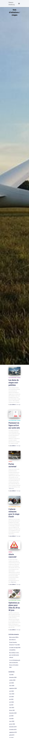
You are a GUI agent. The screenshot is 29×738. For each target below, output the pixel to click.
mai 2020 (11, 718)
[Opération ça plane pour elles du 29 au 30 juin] (14, 594)
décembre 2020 (12, 713)
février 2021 (12, 710)
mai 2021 (11, 704)
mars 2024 (11, 693)
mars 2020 (11, 721)
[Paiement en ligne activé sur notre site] (14, 414)
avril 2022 (11, 702)
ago (18, 404)
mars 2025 (11, 685)
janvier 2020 (12, 724)
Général (10, 461)
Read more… (11, 488)
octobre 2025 (12, 680)
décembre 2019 (12, 726)
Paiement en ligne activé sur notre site (14, 425)
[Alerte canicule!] (14, 545)
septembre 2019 (13, 732)
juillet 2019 (11, 735)
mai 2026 (11, 674)
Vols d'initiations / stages (14, 377)
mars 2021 (11, 707)
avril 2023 (11, 696)
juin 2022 (11, 699)
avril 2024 (11, 691)
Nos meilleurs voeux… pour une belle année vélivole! (14, 655)
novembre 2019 (12, 729)
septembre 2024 (13, 688)
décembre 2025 (12, 677)
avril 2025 (11, 682)
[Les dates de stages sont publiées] (14, 371)
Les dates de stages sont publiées (14, 382)
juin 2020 (11, 715)
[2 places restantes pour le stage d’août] (14, 500)
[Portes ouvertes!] (14, 455)
